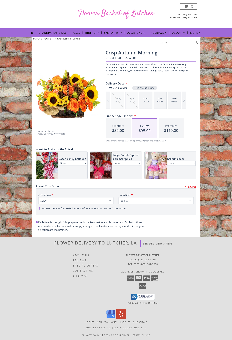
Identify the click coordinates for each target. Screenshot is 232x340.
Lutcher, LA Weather (98, 327)
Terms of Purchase (117, 335)
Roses (76, 32)
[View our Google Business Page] (111, 318)
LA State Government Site (130, 327)
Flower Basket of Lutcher (116, 13)
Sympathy (111, 32)
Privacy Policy (91, 335)
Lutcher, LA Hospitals (133, 322)
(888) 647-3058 (189, 17)
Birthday (92, 32)
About (177, 32)
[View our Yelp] (121, 318)
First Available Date (145, 87)
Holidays (157, 32)
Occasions (134, 32)
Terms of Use (141, 335)
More (194, 32)
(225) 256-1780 (189, 14)
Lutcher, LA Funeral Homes (101, 322)
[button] (188, 6)
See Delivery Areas (158, 243)
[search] (196, 42)
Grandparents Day (52, 32)
